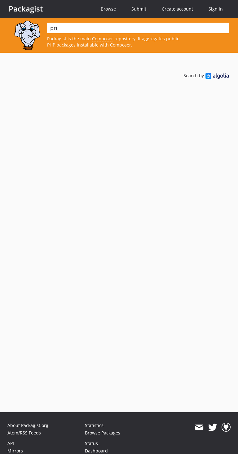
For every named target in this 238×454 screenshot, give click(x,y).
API (10, 443)
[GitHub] (226, 427)
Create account (177, 9)
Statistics (94, 425)
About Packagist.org (27, 425)
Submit (138, 9)
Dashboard (96, 451)
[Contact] (199, 427)
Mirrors (15, 451)
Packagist (26, 9)
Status (91, 443)
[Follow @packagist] (212, 427)
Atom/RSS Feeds (24, 433)
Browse (108, 9)
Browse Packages (102, 433)
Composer (102, 39)
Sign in (216, 9)
